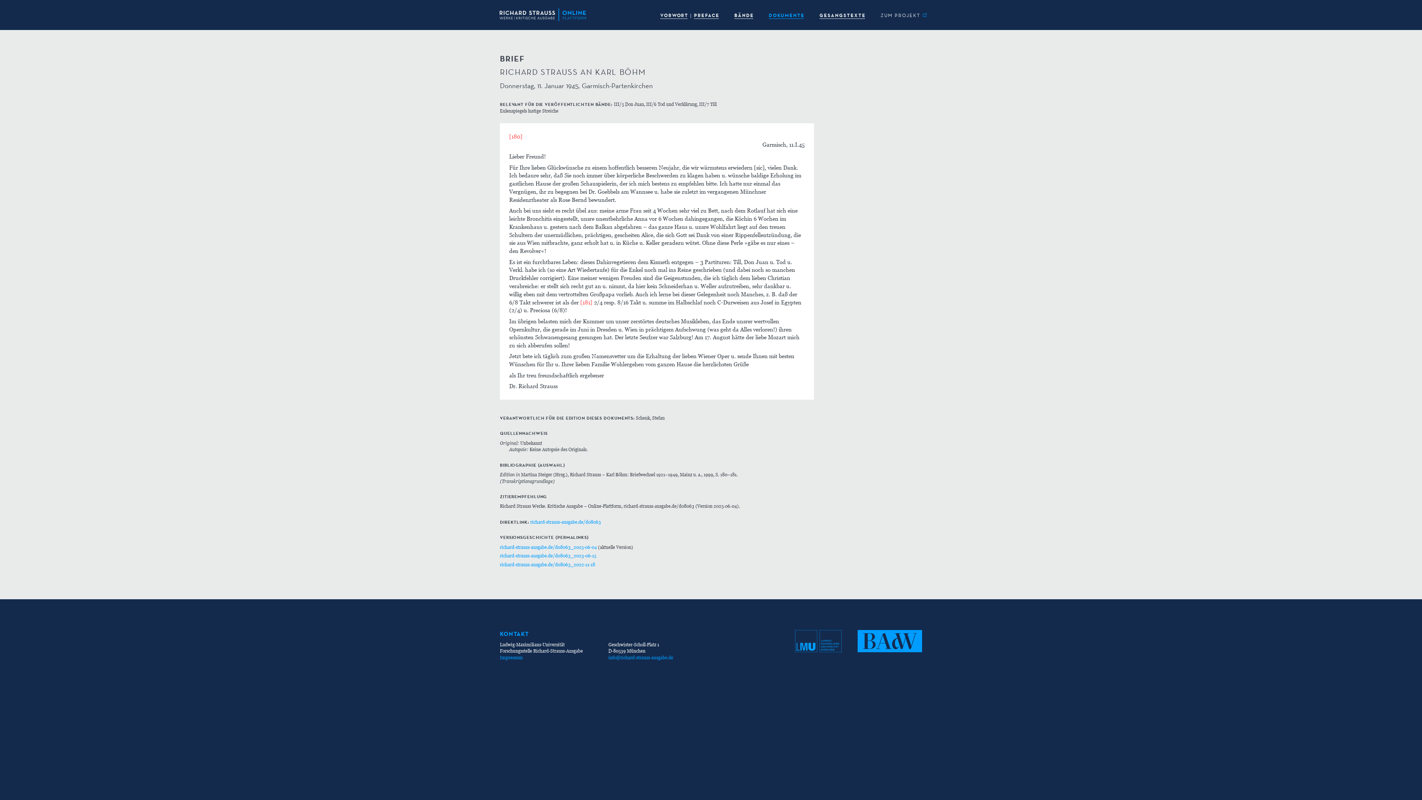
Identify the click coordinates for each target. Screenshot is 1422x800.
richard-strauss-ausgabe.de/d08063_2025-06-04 (548, 547)
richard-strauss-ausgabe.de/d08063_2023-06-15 (548, 556)
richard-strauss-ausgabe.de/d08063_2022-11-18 (547, 564)
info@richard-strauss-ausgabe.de (640, 657)
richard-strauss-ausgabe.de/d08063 (565, 522)
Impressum (511, 657)
